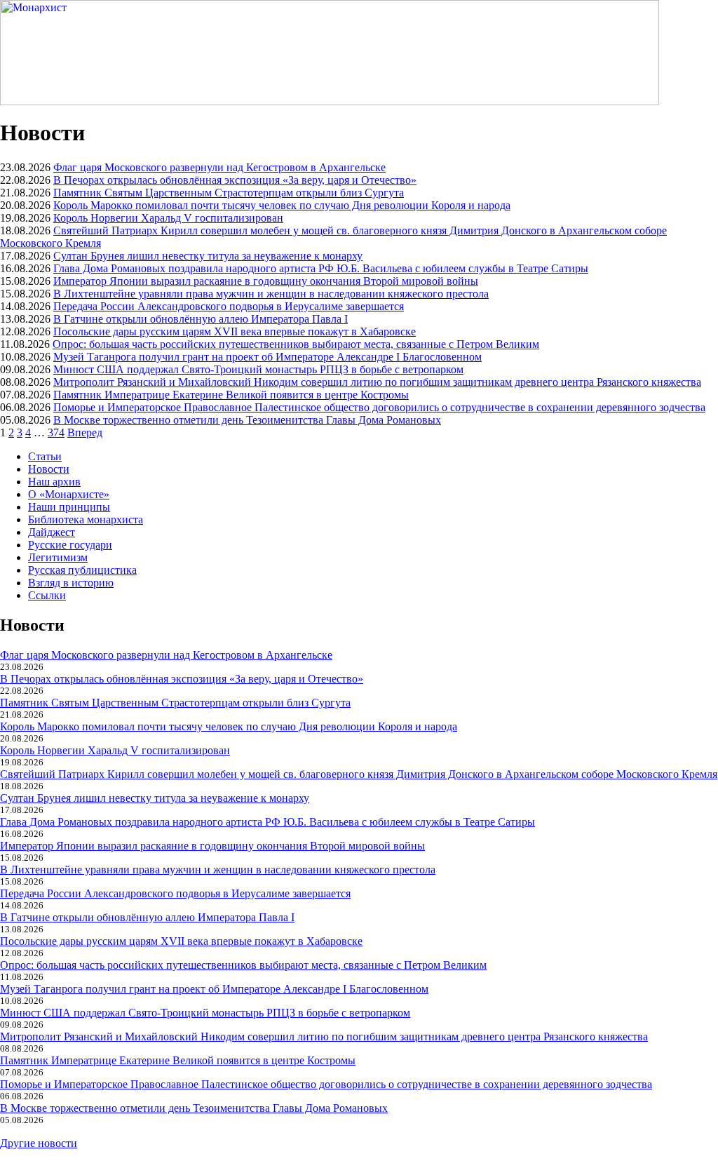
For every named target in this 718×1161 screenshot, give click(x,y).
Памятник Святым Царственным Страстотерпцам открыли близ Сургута (228, 193)
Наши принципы (69, 507)
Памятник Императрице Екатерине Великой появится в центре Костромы (231, 395)
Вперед (84, 432)
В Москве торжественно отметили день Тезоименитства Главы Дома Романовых (247, 420)
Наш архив (54, 482)
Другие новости (38, 1143)
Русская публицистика (82, 570)
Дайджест (51, 532)
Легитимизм (58, 557)
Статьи (45, 456)
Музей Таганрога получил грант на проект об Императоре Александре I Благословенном (267, 357)
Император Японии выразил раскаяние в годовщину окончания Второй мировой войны (265, 281)
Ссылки (47, 595)
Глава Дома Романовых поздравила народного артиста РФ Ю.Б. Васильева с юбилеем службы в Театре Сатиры (320, 268)
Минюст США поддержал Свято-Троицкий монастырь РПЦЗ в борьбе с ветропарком (258, 369)
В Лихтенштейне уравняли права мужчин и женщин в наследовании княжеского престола (271, 294)
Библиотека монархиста (85, 519)
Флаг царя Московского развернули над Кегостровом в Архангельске (219, 167)
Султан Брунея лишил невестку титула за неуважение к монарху (208, 256)
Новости (48, 469)
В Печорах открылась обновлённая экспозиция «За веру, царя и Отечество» (234, 180)
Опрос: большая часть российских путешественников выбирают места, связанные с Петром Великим (296, 344)
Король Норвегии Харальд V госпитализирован (168, 218)
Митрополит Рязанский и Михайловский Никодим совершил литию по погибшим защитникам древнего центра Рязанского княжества (377, 382)
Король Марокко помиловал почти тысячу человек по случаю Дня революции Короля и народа (281, 205)
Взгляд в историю (71, 583)
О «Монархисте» (68, 494)
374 (56, 432)
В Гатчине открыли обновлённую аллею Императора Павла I (200, 319)
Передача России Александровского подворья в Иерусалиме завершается (228, 306)
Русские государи (70, 545)
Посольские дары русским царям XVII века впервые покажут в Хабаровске (234, 331)
